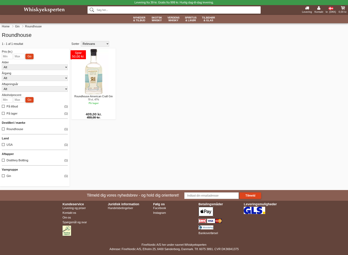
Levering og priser (74, 208)
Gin (37, 176)
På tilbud (37, 106)
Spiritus (190, 19)
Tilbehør (208, 19)
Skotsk (157, 19)
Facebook (159, 208)
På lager (37, 113)
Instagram (159, 212)
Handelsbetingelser (120, 208)
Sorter (75, 43)
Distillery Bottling (37, 160)
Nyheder (139, 19)
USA (37, 144)
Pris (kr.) (7, 51)
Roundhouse (37, 129)
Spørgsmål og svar (75, 222)
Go (29, 56)
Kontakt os (69, 212)
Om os (67, 217)
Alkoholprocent (11, 95)
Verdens (173, 19)
